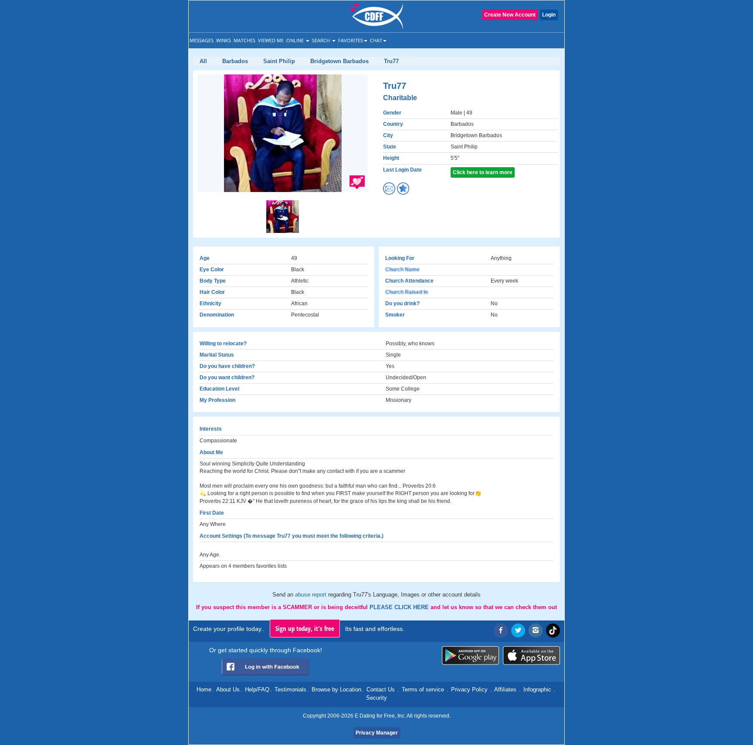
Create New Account (510, 15)
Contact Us (380, 689)
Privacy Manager (377, 733)
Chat (376, 40)
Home (204, 689)
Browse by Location (336, 689)
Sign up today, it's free (304, 628)
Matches (244, 40)
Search (321, 40)
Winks (223, 40)
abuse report (311, 594)
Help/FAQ (257, 689)
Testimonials (290, 689)
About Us (228, 689)
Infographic (537, 689)
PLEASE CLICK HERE (400, 607)
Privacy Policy (469, 689)
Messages (202, 40)
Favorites (350, 40)
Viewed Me (271, 40)
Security (376, 697)
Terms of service (423, 689)
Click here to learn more (482, 172)
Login (549, 15)
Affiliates (505, 689)
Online (295, 40)
